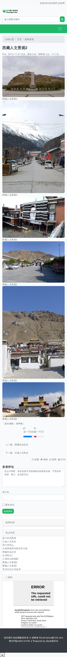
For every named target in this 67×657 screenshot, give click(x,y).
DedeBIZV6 (52, 640)
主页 (19, 39)
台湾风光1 (7, 555)
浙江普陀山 (8, 544)
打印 (63, 459)
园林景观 (29, 39)
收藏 (36, 459)
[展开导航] (60, 29)
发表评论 (8, 511)
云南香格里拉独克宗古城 (14, 548)
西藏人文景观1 (9, 565)
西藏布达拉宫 (21, 444)
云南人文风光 (21, 452)
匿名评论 (9, 504)
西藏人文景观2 (9, 562)
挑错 (45, 459)
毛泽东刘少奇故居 (11, 569)
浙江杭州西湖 (9, 537)
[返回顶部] (2, 655)
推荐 (54, 459)
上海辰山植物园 (10, 558)
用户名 (5, 491)
